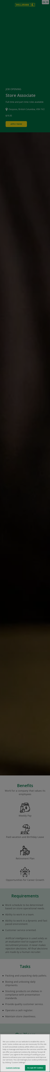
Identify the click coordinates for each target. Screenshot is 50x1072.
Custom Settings (13, 1068)
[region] (25, 1053)
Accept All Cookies (35, 1068)
